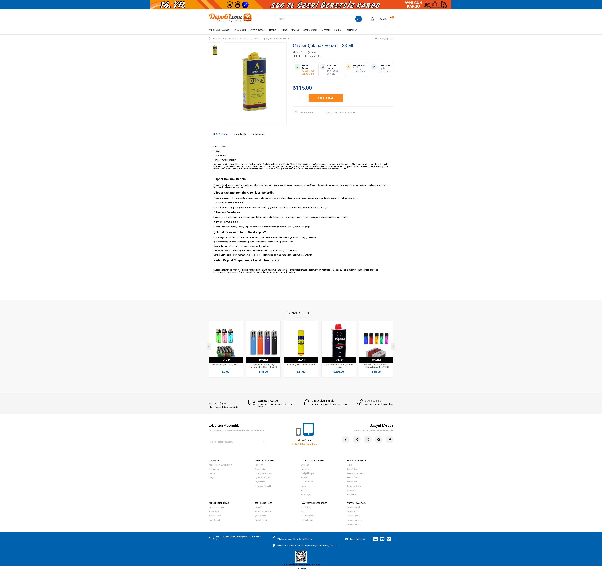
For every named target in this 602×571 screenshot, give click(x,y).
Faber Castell (214, 520)
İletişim (212, 477)
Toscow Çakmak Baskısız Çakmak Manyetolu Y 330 (376, 365)
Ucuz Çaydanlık (308, 516)
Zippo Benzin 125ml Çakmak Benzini (339, 365)
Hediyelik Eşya (307, 473)
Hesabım (259, 465)
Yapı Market (351, 30)
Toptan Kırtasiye (354, 524)
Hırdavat (305, 477)
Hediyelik (273, 30)
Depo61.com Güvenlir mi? (220, 465)
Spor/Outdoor (310, 30)
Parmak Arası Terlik (263, 511)
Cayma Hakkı (261, 482)
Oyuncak (305, 465)
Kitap (284, 30)
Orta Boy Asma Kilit (355, 473)
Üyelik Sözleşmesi (263, 477)
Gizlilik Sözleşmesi (263, 473)
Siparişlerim (260, 469)
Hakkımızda (214, 469)
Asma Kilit (305, 507)
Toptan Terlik (353, 511)
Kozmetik (325, 30)
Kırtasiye (295, 30)
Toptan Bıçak (353, 516)
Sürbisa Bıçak (215, 516)
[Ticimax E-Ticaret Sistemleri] (301, 568)
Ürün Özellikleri (220, 134)
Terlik (303, 490)
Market (337, 30)
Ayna (303, 511)
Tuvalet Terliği (261, 520)
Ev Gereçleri (240, 30)
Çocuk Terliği (260, 516)
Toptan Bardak (353, 507)
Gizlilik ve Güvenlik (263, 486)
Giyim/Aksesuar (257, 30)
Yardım (212, 473)
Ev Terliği (258, 507)
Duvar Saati (352, 482)
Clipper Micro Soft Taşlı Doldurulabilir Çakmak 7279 (263, 365)
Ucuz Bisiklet (307, 482)
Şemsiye (351, 490)
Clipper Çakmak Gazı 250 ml (301, 364)
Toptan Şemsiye (354, 520)
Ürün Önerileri (258, 134)
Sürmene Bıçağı (354, 486)
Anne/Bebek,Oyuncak (219, 30)
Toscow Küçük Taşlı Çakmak (226, 364)
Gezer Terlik (214, 511)
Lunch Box (352, 494)
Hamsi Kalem (353, 477)
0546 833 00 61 (373, 400)
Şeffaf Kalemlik (354, 469)
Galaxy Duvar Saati (217, 507)
